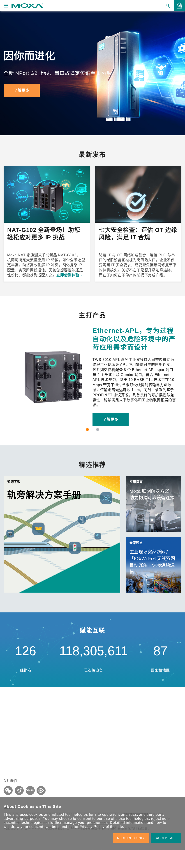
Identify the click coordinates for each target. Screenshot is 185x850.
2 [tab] (97, 429)
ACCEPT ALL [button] (166, 838)
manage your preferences (85, 823)
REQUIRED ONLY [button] (131, 838)
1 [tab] (87, 429)
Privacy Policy (92, 827)
